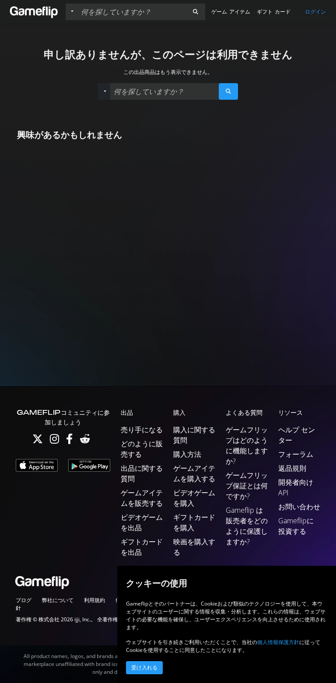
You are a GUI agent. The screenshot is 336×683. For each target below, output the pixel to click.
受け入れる (144, 667)
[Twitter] (37, 441)
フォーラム (295, 454)
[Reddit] (85, 441)
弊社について (58, 600)
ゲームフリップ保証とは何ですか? (247, 485)
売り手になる (142, 429)
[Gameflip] (34, 11)
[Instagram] (54, 441)
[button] (195, 12)
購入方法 (187, 454)
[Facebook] (69, 441)
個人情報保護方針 (278, 642)
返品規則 (292, 468)
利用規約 (94, 600)
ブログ (24, 600)
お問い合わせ (299, 506)
